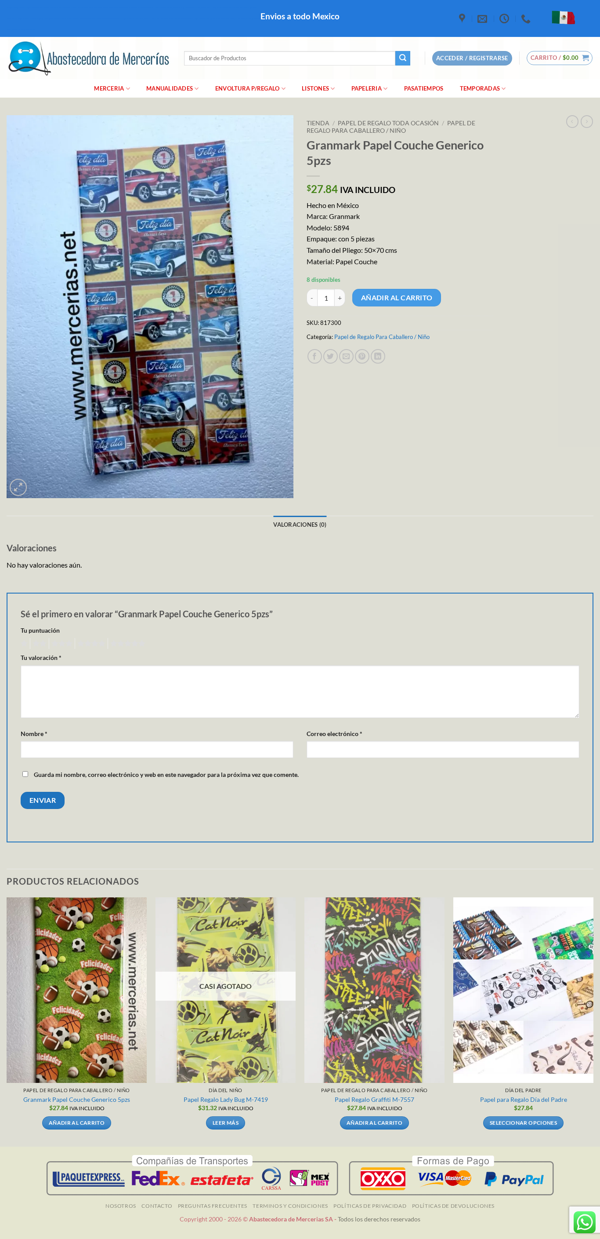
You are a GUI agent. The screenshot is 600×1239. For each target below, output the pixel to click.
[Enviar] (402, 58)
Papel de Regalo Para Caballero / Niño (391, 127)
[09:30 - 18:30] (505, 18)
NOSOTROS (120, 1206)
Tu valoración (41, 657)
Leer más (226, 1123)
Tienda (318, 123)
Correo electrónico (334, 733)
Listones (315, 88)
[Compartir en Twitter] (330, 356)
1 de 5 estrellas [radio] (23, 643)
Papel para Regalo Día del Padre (523, 1099)
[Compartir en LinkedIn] (378, 356)
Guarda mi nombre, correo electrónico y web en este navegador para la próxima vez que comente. (166, 774)
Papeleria (366, 88)
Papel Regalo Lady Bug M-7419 (226, 1099)
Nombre (34, 733)
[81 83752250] (527, 18)
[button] (560, 58)
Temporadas (480, 88)
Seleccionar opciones (523, 1123)
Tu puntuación (40, 630)
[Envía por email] (346, 356)
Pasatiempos (424, 88)
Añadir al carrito (397, 298)
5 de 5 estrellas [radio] (126, 643)
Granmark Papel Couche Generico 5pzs (76, 1099)
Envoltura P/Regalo (247, 88)
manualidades (169, 88)
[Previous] (7, 1021)
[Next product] (572, 121)
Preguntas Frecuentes (212, 1206)
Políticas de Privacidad (369, 1206)
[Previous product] (587, 121)
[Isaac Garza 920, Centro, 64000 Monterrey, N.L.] (463, 18)
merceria (109, 88)
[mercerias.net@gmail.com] (483, 18)
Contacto (156, 1206)
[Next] (593, 1021)
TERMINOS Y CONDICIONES (290, 1206)
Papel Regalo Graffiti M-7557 (374, 1099)
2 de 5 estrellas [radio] (38, 643)
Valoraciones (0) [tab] (299, 524)
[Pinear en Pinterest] (362, 356)
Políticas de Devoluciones (453, 1206)
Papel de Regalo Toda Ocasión (388, 123)
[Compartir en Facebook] (314, 356)
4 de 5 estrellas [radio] (90, 643)
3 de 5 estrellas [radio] (60, 643)
